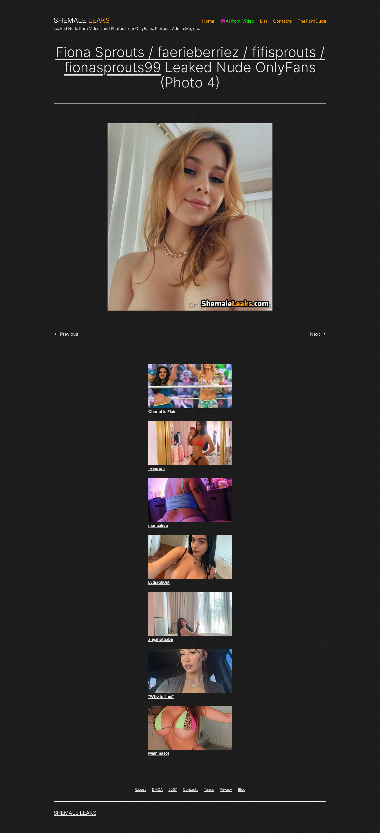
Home (208, 21)
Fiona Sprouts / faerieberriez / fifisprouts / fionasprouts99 (190, 60)
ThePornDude (312, 21)
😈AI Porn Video (237, 21)
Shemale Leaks (75, 813)
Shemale (82, 20)
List (263, 21)
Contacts (282, 21)
